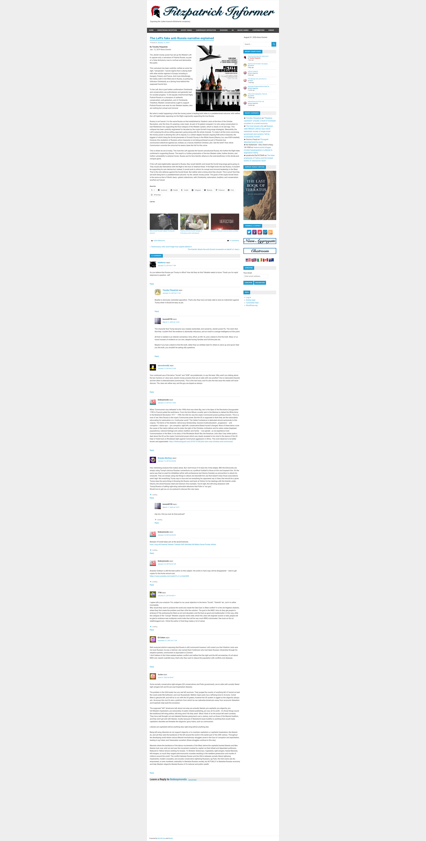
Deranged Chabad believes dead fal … (259, 86)
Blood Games (243, 30)
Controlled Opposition (206, 30)
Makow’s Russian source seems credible (224, 231)
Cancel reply (192, 780)
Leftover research (253, 71)
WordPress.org (251, 305)
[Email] (265, 232)
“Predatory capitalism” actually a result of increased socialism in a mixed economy (260, 120)
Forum (271, 30)
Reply (152, 284)
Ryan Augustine (253, 73)
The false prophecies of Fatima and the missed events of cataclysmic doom (259, 158)
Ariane (251, 80)
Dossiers (224, 30)
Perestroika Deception (167, 30)
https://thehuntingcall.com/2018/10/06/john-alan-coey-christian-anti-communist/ (201, 441)
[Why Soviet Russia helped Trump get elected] (164, 222)
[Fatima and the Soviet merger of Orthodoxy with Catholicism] (194, 222)
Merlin (171, 838)
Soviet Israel (186, 30)
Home (151, 30)
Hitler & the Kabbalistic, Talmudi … (258, 94)
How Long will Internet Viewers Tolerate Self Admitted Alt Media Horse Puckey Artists (183, 544)
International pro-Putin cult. (256, 101)
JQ (233, 30)
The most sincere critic (255, 126)
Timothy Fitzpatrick (170, 290)
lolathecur (162, 263)
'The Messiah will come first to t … (258, 79)
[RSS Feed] (270, 232)
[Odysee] (259, 232)
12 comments (234, 240)
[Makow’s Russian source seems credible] (225, 222)
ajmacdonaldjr (163, 365)
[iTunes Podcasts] (254, 232)
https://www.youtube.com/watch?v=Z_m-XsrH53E (169, 576)
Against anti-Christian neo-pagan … (258, 64)
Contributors (258, 30)
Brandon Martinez (165, 458)
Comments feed (252, 303)
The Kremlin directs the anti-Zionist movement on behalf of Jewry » (214, 249)
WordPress (161, 838)
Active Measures (159, 240)
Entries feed (250, 300)
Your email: (247, 273)
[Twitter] (249, 232)
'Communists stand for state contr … (259, 56)
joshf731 (251, 65)
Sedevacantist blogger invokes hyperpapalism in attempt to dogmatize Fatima (258, 150)
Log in (248, 297)
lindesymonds (178, 779)
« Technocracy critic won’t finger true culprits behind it (171, 247)
